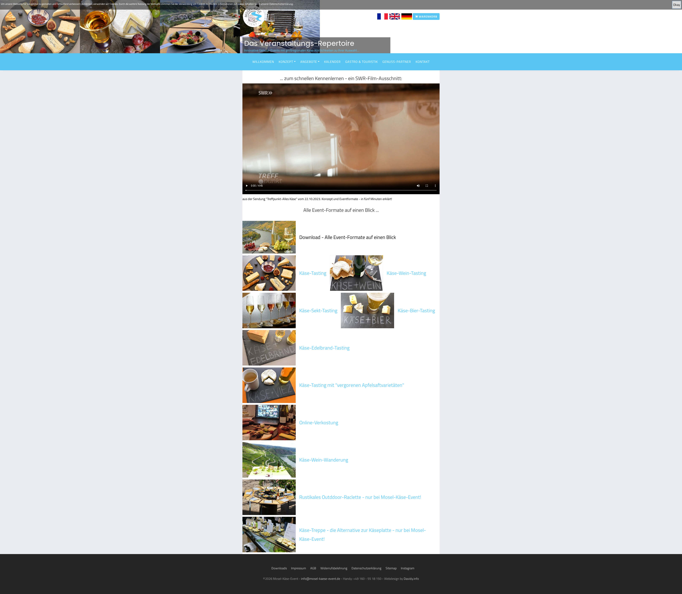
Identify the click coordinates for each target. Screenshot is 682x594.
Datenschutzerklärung (366, 568)
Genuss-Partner (396, 61)
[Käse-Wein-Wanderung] (269, 459)
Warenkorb (427, 16)
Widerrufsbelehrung (333, 568)
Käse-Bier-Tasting (416, 310)
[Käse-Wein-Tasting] (356, 272)
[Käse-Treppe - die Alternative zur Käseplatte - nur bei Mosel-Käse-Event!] (269, 534)
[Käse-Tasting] (269, 272)
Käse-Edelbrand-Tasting (324, 348)
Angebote (308, 61)
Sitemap (391, 568)
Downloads (279, 568)
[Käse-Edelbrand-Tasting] (269, 347)
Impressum (298, 568)
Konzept (286, 61)
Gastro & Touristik (361, 61)
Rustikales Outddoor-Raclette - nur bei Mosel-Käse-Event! (360, 497)
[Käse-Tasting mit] (269, 384)
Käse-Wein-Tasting (406, 273)
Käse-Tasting (312, 273)
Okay (676, 4)
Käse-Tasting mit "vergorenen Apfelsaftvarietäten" (351, 385)
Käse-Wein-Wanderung (323, 460)
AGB (313, 568)
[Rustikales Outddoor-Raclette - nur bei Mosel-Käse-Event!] (269, 496)
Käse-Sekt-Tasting (318, 310)
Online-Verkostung (318, 422)
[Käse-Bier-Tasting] (367, 310)
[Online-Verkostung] (269, 422)
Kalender (332, 61)
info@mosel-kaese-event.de (320, 578)
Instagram (407, 568)
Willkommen (263, 61)
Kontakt (423, 61)
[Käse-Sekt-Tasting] (269, 310)
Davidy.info (411, 578)
